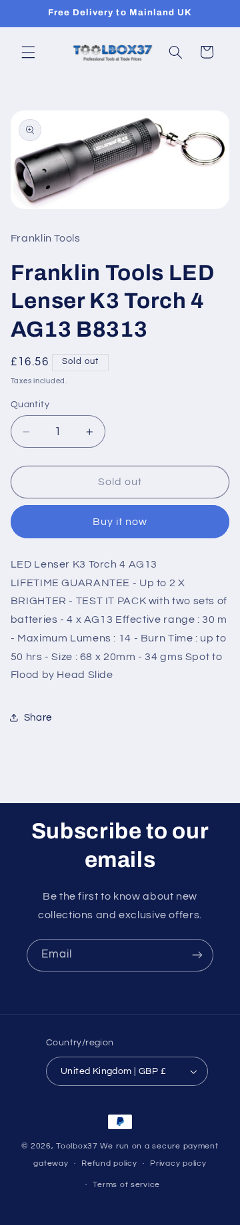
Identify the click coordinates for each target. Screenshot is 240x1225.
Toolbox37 (77, 1146)
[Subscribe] (197, 955)
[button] (28, 52)
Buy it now (120, 521)
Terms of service (126, 1184)
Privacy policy (178, 1163)
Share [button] (38, 718)
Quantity (30, 404)
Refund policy (109, 1163)
